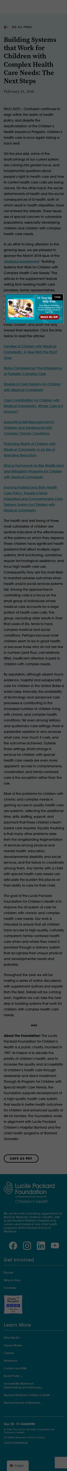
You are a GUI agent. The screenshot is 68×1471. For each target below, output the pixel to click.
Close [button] (57, 297)
